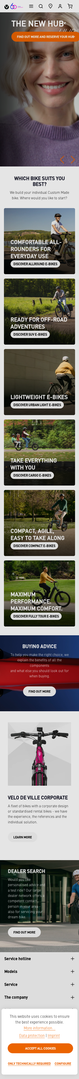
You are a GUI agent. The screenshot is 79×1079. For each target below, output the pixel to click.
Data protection (32, 1036)
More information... (40, 1028)
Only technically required (29, 1063)
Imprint (54, 1036)
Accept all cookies (40, 1048)
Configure (63, 1063)
